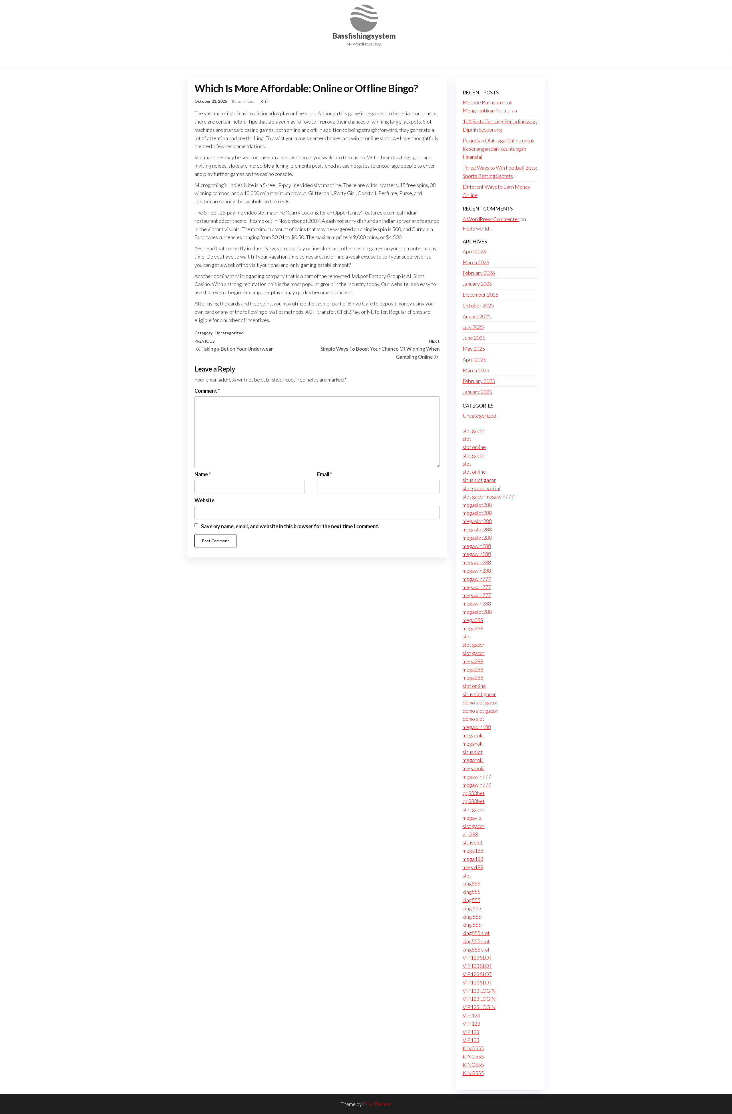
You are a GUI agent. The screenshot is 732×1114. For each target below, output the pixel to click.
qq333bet (474, 793)
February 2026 (479, 273)
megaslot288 (477, 505)
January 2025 (477, 392)
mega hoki (474, 768)
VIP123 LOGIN (479, 991)
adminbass (246, 101)
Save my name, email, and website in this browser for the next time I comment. (290, 526)
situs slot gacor (479, 480)
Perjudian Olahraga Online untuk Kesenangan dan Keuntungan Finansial (498, 148)
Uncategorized (229, 332)
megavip (472, 818)
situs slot (473, 752)
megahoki (473, 735)
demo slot (473, 719)
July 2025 (473, 327)
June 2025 (474, 338)
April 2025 (474, 359)
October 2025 (478, 305)
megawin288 (477, 546)
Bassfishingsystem (364, 35)
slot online (474, 447)
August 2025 (477, 316)
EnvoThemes (377, 1104)
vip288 (470, 834)
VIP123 (471, 1032)
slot (467, 439)
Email (324, 474)
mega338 (473, 620)
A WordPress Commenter (491, 219)
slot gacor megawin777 (488, 496)
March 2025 (476, 370)
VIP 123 (471, 1015)
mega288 (473, 661)
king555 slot (476, 933)
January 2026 (477, 284)
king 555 (472, 908)
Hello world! (477, 228)
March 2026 (476, 262)
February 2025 (479, 381)
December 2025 (480, 294)
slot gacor (474, 430)
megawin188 (477, 727)
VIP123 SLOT (477, 957)
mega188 (473, 850)
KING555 (473, 1048)
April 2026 (474, 251)
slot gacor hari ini (481, 488)
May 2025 (474, 348)
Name (202, 474)
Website (204, 500)
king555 (471, 883)
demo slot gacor (480, 702)
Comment (207, 391)
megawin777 (477, 579)
